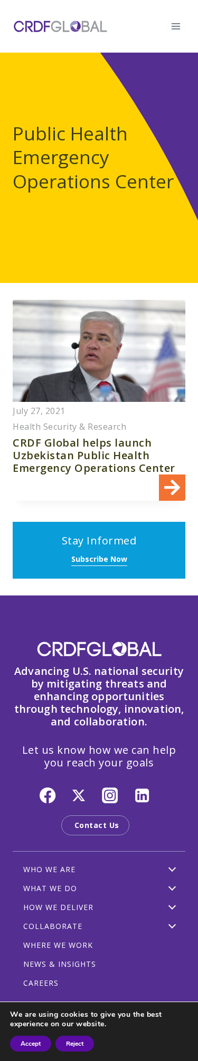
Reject (74, 1043)
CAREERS (41, 983)
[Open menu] (175, 26)
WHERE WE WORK (58, 945)
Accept (31, 1043)
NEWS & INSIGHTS (59, 964)
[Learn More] (99, 400)
